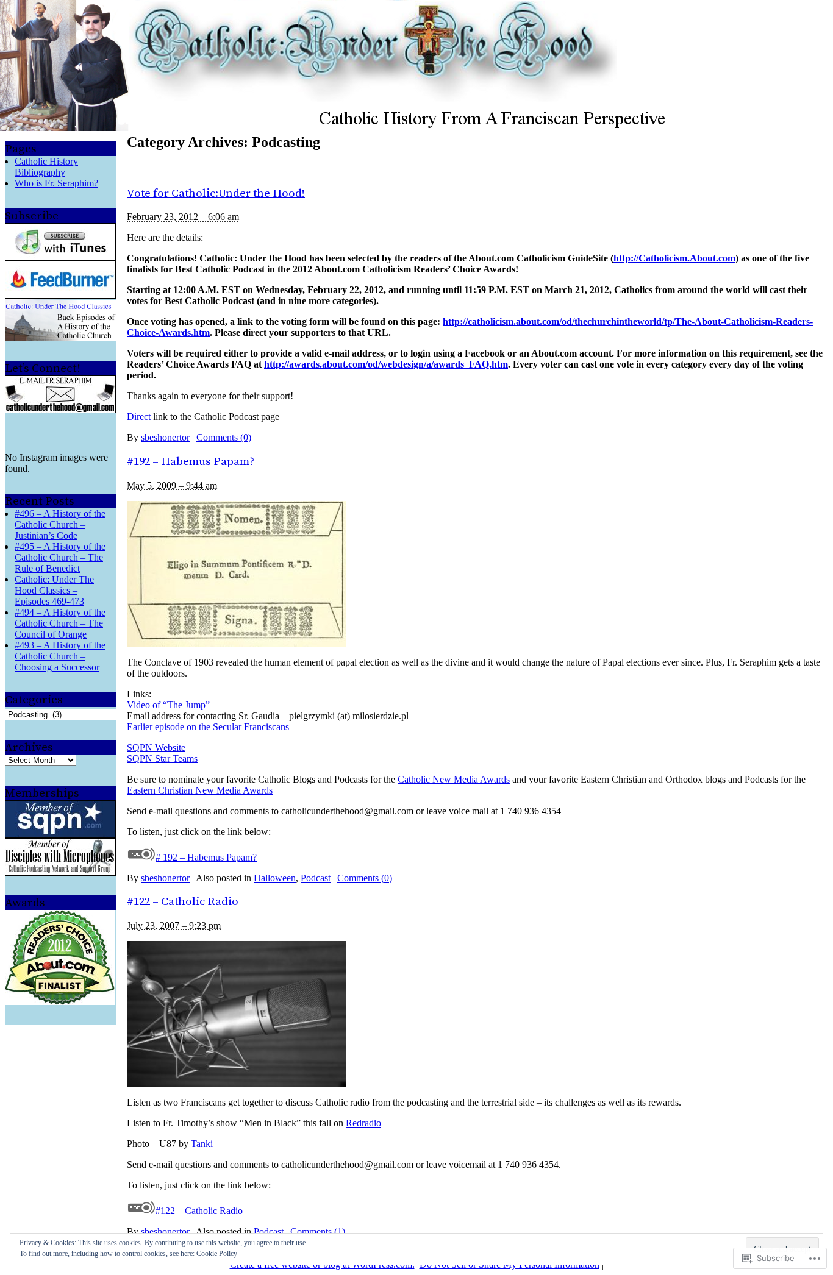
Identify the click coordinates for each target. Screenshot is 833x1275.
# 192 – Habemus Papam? (206, 857)
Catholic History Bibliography (46, 166)
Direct (139, 416)
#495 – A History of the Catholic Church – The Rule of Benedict (60, 557)
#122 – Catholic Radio (182, 902)
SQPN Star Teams (162, 758)
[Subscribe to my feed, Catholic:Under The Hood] (60, 295)
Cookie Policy (216, 1253)
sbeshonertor (165, 437)
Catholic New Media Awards (454, 779)
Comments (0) (223, 437)
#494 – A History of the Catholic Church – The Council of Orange (60, 623)
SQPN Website (156, 747)
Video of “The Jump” (168, 705)
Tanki (202, 1143)
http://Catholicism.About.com (674, 258)
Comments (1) (317, 1231)
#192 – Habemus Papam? (190, 462)
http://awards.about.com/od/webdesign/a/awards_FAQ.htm (386, 364)
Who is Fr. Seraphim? (56, 183)
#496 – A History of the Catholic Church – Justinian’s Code (60, 524)
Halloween (275, 878)
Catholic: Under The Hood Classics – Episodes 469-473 (54, 590)
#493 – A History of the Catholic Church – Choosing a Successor (60, 656)
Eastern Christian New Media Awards (200, 790)
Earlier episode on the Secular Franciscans (208, 727)
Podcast (316, 878)
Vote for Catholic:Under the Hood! (216, 193)
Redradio (363, 1123)
